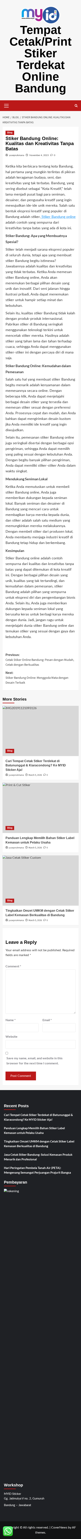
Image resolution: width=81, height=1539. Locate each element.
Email (47, 1020)
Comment (13, 966)
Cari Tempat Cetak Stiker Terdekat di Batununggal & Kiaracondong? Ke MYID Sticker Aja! (36, 765)
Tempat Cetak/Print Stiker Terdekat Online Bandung (40, 59)
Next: (37, 678)
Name (11, 1020)
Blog (9, 132)
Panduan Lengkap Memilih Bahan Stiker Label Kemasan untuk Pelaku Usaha (34, 1130)
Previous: (40, 660)
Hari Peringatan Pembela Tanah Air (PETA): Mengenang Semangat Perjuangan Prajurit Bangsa (37, 1170)
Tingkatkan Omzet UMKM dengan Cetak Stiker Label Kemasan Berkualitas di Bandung (39, 1144)
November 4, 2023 (39, 155)
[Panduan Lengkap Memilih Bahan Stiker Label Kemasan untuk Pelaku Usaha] (41, 808)
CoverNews (59, 1527)
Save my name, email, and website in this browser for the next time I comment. (34, 1060)
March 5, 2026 (35, 775)
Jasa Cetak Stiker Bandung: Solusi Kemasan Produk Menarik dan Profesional (38, 1157)
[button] (6, 105)
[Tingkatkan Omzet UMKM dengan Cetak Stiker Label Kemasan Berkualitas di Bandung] (41, 880)
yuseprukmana (16, 155)
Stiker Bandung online (58, 217)
